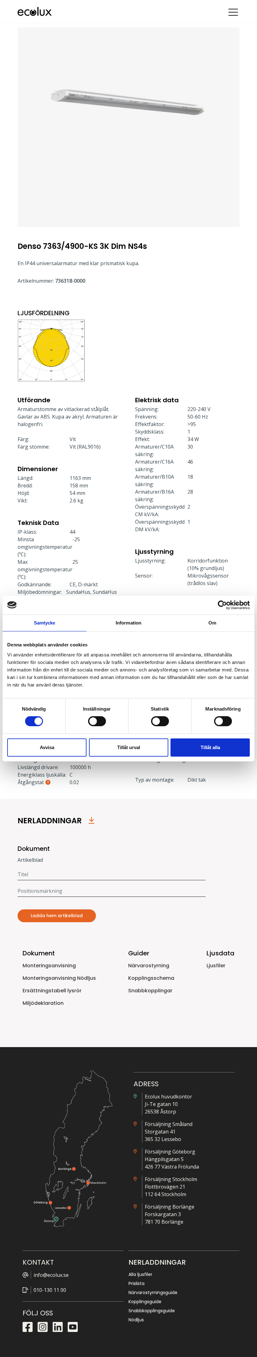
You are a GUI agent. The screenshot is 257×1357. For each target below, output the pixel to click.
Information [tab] (128, 622)
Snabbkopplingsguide (151, 1311)
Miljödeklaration (43, 1003)
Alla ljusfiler (140, 1274)
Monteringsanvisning (49, 965)
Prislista (136, 1283)
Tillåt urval (128, 747)
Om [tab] (212, 622)
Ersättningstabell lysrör (52, 990)
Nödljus (136, 1320)
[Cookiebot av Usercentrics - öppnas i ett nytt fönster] (222, 604)
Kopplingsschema (151, 978)
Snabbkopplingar (150, 990)
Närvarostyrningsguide (152, 1292)
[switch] (97, 721)
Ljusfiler (216, 965)
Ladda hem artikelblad (57, 915)
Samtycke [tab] (44, 622)
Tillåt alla (210, 747)
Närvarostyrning (148, 965)
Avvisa (47, 747)
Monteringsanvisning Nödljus (59, 978)
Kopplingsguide (144, 1301)
